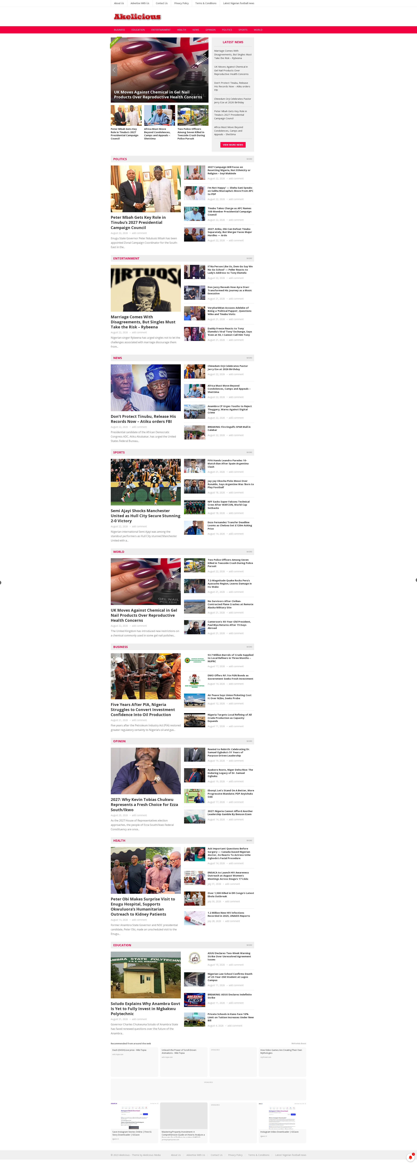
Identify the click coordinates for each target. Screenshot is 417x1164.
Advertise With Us (140, 3)
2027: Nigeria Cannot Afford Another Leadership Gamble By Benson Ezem (230, 812)
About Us (119, 3)
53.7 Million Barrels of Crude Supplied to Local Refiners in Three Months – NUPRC (230, 658)
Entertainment (161, 29)
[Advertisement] (247, 16)
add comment (139, 233)
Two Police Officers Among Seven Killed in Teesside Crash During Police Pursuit (191, 133)
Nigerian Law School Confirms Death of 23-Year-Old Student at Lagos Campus (230, 977)
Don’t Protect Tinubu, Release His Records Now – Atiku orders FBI (155, 85)
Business (119, 29)
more (249, 159)
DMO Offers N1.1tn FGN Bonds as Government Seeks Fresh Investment (230, 677)
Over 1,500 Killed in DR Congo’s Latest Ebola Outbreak (231, 894)
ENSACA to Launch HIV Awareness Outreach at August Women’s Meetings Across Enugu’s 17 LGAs (228, 875)
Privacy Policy (181, 3)
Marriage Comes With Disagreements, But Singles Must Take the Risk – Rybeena (233, 54)
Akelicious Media (152, 1155)
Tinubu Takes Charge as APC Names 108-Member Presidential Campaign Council (230, 211)
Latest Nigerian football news (238, 3)
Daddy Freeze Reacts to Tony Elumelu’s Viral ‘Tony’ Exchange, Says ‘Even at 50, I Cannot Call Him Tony (230, 331)
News (196, 29)
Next (205, 70)
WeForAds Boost (299, 1043)
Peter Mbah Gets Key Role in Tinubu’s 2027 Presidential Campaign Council (124, 133)
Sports (243, 29)
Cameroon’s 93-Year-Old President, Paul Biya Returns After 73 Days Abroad (229, 625)
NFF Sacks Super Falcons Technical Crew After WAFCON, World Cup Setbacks (229, 505)
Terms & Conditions (205, 3)
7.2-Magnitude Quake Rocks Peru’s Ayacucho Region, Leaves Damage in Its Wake (230, 583)
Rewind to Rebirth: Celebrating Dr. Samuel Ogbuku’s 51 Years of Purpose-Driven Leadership (229, 752)
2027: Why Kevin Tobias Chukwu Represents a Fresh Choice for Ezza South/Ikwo (144, 804)
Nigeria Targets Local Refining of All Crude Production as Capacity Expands (230, 718)
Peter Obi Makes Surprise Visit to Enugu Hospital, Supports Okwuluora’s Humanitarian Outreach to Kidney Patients (143, 906)
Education (138, 29)
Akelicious (124, 1155)
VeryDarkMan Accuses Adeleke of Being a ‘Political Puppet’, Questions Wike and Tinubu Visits (230, 311)
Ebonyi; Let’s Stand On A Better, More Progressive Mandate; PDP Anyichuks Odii (231, 793)
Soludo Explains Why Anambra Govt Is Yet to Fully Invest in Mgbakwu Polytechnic (145, 1008)
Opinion (211, 29)
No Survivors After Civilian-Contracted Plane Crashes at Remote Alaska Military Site (230, 604)
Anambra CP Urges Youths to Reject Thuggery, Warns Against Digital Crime (230, 409)
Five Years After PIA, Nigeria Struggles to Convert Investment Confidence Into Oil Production (143, 709)
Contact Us (162, 3)
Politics (227, 29)
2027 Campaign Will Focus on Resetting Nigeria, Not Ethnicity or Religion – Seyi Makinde (229, 170)
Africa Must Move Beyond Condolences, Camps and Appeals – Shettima (157, 133)
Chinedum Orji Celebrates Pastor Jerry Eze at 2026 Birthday (228, 367)
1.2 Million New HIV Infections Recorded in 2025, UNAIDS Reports (229, 914)
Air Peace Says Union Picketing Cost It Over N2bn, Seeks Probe (230, 696)
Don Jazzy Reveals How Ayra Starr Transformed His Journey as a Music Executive (230, 290)
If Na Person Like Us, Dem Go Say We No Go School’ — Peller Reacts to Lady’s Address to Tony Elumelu (230, 269)
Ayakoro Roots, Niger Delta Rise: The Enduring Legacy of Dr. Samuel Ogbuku (230, 773)
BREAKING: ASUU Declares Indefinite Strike (230, 996)
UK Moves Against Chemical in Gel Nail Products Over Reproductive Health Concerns (231, 70)
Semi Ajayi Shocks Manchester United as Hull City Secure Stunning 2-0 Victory (145, 515)
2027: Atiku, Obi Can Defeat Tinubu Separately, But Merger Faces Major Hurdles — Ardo (230, 232)
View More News (233, 144)
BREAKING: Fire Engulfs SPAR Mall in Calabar (229, 428)
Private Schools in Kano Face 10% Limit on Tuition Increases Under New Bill (231, 1017)
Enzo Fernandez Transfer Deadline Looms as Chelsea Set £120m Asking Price (230, 525)
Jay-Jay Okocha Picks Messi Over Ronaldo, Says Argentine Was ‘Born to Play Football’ (231, 484)
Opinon (119, 741)
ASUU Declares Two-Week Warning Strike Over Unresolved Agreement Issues (229, 956)
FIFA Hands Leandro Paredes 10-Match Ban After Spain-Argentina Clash (228, 463)
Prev (114, 70)
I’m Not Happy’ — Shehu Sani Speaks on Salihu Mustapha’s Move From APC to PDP (230, 191)
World (258, 29)
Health (181, 29)
